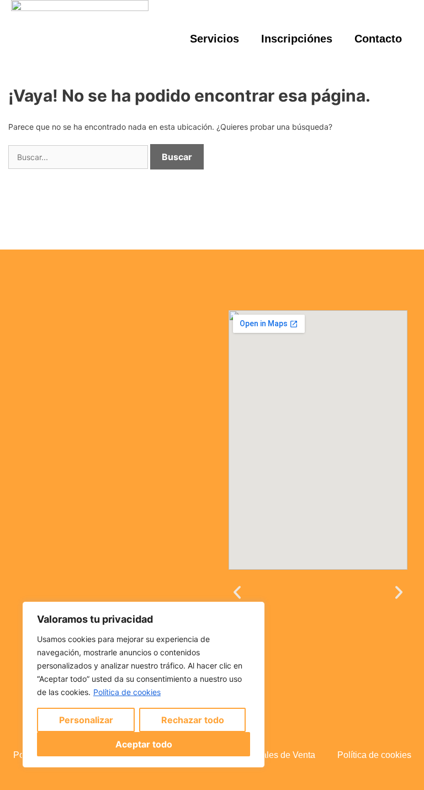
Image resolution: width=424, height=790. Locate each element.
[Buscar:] (79, 157)
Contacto (378, 39)
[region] (143, 684)
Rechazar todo (192, 719)
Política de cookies (127, 692)
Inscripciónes (296, 39)
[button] (237, 592)
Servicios (214, 39)
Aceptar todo (143, 744)
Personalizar (86, 719)
